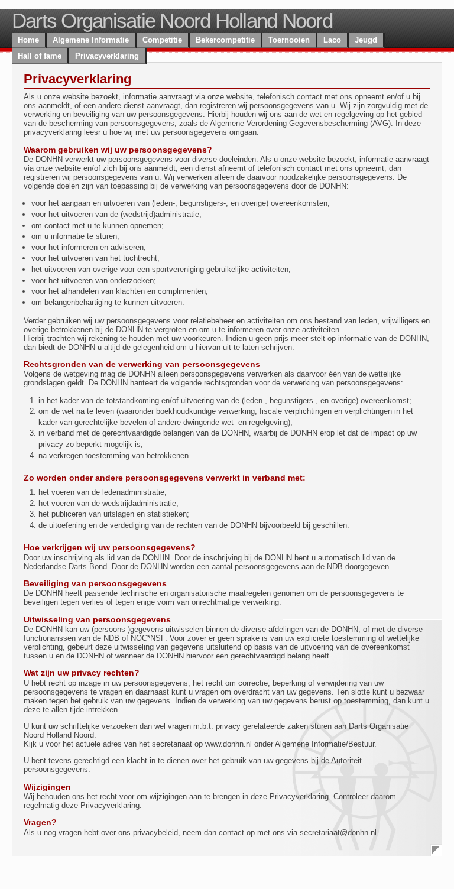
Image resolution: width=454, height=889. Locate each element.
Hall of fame (39, 55)
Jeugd (366, 39)
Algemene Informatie (91, 39)
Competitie (162, 39)
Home (28, 39)
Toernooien (289, 39)
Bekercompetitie (225, 39)
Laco (332, 39)
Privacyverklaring (107, 55)
